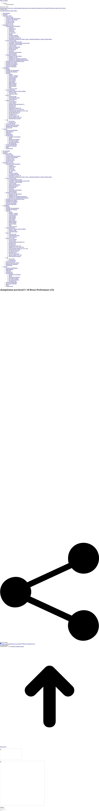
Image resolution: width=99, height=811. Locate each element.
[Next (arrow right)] (2, 810)
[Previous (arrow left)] (0, 810)
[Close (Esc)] (0, 809)
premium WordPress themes (17, 646)
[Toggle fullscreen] (3, 809)
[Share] (2, 809)
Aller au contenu (4, 0)
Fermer (2, 807)
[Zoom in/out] (5, 809)
